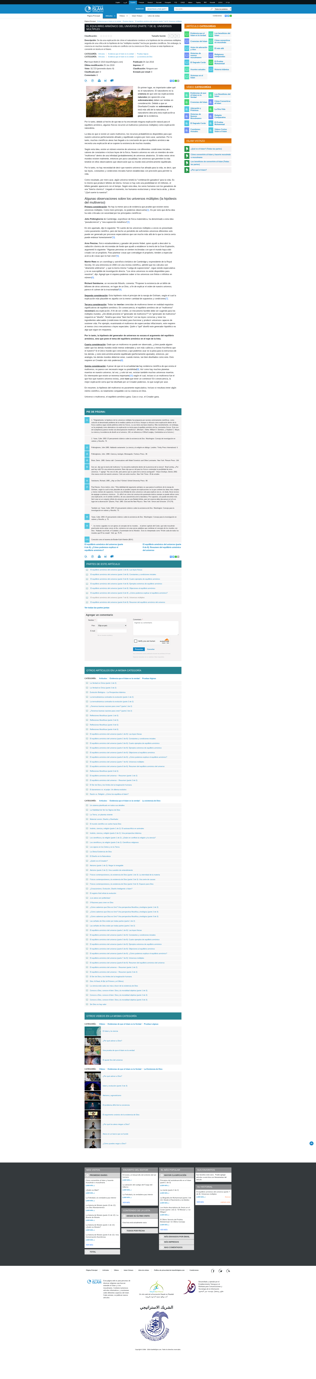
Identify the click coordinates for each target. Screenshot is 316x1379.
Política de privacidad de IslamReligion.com (169, 1270)
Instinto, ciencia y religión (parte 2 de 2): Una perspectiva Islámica (115, 833)
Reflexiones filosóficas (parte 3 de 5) (104, 725)
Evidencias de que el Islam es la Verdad (124, 1024)
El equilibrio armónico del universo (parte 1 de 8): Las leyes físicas (116, 570)
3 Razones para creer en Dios (101, 902)
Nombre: (91, 620)
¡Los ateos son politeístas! (100, 898)
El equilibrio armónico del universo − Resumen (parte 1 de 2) (113, 776)
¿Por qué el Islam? (199, 170)
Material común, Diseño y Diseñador (104, 819)
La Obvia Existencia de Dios (101, 852)
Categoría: (91, 54)
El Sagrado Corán (198, 62)
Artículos (109, 16)
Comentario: (138, 619)
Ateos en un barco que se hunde (115, 1134)
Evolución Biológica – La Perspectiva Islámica (107, 692)
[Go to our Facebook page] (213, 1271)
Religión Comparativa (220, 116)
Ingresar (140, 9)
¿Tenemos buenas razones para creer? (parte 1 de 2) (111, 706)
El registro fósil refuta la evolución (103, 893)
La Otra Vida (220, 109)
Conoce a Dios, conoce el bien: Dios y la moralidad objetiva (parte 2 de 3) (118, 995)
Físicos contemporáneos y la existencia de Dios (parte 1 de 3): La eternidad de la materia (125, 875)
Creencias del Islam (198, 41)
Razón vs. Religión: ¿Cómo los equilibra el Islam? (109, 794)
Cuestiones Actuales (195, 130)
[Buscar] (211, 9)
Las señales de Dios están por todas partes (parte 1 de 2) (112, 921)
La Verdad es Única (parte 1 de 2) (103, 683)
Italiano (190, 2)
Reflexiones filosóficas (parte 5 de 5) (104, 771)
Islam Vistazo (137, 16)
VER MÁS (89, 1245)
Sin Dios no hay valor (98, 1004)
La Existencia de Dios (153, 1069)
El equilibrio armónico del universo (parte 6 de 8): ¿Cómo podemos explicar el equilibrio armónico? (104, 547)
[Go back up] (311, 1143)
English (118, 2)
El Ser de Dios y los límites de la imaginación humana (111, 785)
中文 (175, 2)
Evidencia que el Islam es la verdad (109, 21)
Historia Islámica (222, 69)
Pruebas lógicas (128, 21)
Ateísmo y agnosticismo (112, 1095)
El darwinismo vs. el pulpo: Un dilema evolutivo (108, 790)
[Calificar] (86, 80)
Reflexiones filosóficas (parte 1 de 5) (104, 715)
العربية (125, 2)
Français (141, 2)
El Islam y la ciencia (110, 1031)
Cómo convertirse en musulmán (222, 41)
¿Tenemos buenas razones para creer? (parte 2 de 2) (111, 711)
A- (170, 36)
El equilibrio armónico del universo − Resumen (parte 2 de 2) (113, 780)
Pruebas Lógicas (151, 1024)
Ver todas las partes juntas (97, 608)
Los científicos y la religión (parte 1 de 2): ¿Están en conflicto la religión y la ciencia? (123, 838)
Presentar (139, 649)
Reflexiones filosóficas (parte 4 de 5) (104, 729)
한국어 (220, 2)
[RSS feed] (228, 1271)
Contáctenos (217, 16)
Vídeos (122, 16)
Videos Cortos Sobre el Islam (221, 130)
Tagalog (198, 2)
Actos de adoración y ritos (198, 48)
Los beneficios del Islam (222, 34)
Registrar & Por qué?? (157, 9)
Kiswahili (212, 2)
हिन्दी (205, 2)
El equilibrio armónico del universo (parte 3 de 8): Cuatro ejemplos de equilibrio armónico (125, 579)
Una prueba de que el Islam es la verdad (119, 1050)
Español (132, 2)
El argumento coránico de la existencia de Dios (121, 1115)
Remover (228, 1197)
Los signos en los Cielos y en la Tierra (104, 847)
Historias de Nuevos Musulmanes (195, 116)
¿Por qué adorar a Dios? (112, 1041)
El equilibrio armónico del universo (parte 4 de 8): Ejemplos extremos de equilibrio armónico (126, 584)
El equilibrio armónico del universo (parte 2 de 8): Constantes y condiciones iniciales (123, 574)
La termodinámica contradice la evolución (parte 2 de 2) (112, 702)
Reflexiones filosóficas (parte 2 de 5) (104, 720)
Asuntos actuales (197, 69)
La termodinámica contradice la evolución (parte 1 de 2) (112, 697)
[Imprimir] (99, 80)
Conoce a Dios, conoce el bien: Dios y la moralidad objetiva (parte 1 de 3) (118, 990)
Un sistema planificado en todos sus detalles (107, 805)
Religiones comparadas (220, 55)
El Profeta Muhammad (220, 62)
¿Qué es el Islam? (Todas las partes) (206, 149)
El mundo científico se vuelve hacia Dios (105, 824)
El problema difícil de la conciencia (116, 1105)
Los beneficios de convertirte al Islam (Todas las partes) (210, 162)
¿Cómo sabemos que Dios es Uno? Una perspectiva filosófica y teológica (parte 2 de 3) (124, 912)
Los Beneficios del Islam (222, 95)
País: (93, 625)
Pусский (158, 2)
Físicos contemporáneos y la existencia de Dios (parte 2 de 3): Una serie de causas (122, 879)
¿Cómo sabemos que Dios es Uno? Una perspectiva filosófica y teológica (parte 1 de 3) (124, 907)
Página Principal (93, 16)
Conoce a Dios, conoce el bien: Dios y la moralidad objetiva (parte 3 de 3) (118, 1000)
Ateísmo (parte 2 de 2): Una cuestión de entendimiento (111, 870)
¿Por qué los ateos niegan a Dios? (116, 1124)
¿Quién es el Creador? (99, 861)
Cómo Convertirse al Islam (222, 102)
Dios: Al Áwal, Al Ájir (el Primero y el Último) (107, 981)
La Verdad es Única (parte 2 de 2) (103, 688)
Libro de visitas (154, 16)
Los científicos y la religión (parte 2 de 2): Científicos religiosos (114, 842)
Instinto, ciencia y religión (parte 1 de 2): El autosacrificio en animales (117, 828)
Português (168, 2)
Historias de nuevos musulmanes (195, 55)
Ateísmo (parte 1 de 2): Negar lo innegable (106, 865)
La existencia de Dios (144, 57)
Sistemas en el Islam (196, 76)
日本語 (183, 2)
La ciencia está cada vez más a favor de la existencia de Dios (114, 986)
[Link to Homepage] (94, 9)
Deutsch (150, 2)
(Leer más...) (90, 1185)
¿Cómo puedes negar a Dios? (114, 1143)
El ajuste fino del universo (113, 1060)
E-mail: (92, 631)
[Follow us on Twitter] (221, 1271)
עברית (228, 2)
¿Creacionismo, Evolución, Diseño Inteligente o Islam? (111, 889)
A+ (177, 36)
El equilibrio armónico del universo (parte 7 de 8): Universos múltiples (117, 597)
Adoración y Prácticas (195, 109)
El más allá (219, 48)
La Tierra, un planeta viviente (101, 815)
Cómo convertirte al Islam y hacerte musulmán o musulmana (211, 155)
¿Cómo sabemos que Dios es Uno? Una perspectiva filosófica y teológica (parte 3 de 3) (124, 916)
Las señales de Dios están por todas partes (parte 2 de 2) (112, 926)
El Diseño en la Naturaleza (100, 856)
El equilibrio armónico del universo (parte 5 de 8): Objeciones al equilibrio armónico (122, 588)
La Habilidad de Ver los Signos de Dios (105, 810)
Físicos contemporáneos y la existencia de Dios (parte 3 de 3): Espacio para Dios (121, 884)
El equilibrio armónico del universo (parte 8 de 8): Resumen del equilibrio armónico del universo (162, 547)
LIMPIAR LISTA (225, 1202)
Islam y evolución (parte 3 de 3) (115, 1086)
